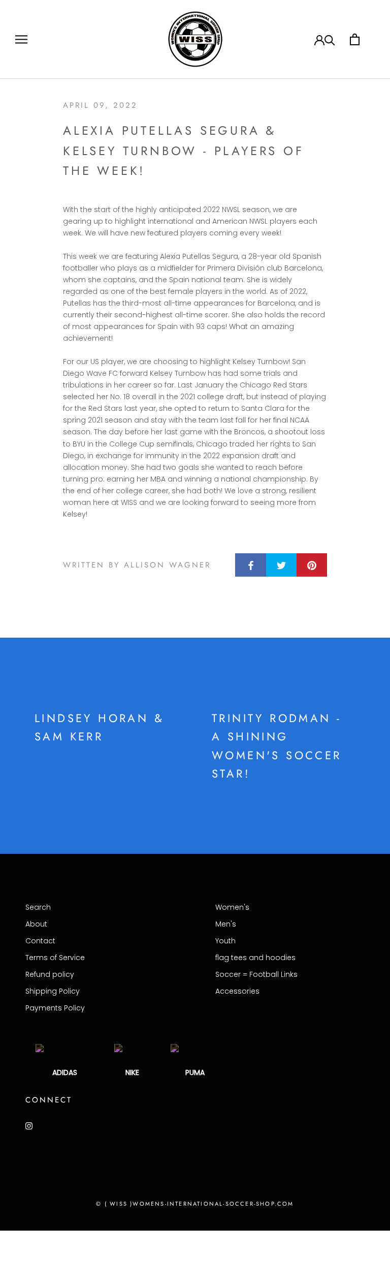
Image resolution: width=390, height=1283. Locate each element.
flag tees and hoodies (255, 957)
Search (38, 907)
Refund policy (49, 974)
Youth (225, 941)
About (36, 924)
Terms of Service (55, 957)
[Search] (329, 39)
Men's (225, 924)
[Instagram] (28, 1125)
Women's (232, 907)
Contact (40, 941)
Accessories (237, 991)
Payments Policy (55, 1008)
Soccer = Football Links (256, 974)
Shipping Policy (52, 991)
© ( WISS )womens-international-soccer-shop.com (195, 1204)
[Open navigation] (21, 39)
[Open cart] (355, 39)
